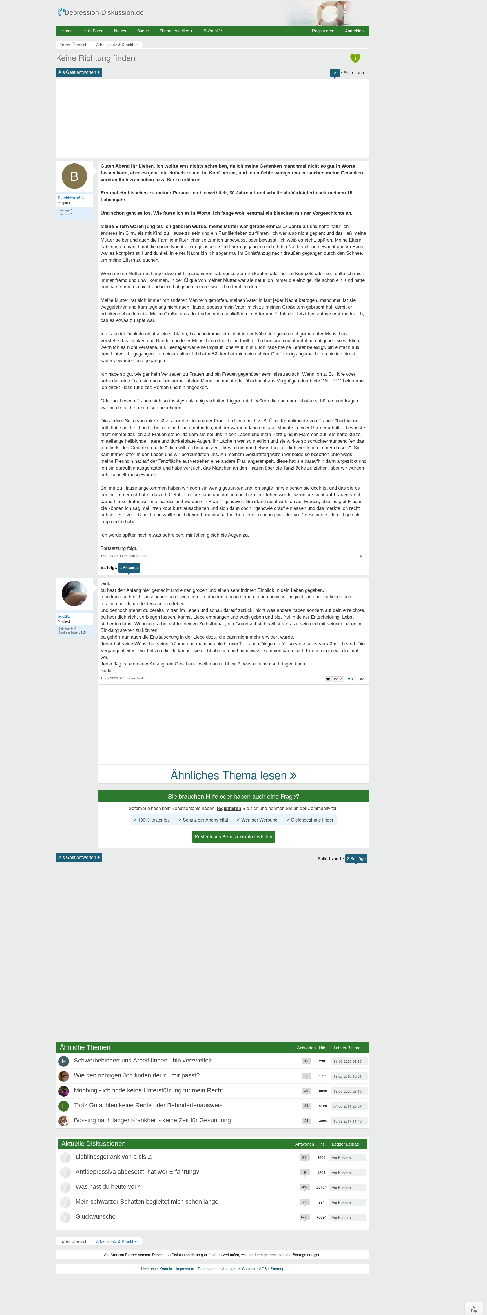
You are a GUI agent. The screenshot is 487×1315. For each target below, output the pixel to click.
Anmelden (354, 30)
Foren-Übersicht (73, 1241)
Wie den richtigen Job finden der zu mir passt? (137, 1075)
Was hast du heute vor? (108, 1186)
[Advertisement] (212, 118)
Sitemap (277, 1268)
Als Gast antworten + (79, 72)
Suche (143, 30)
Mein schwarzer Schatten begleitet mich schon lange (147, 1201)
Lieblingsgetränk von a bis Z (114, 1156)
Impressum (185, 1268)
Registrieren (323, 30)
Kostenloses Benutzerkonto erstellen (233, 836)
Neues (120, 30)
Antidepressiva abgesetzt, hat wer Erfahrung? (137, 1171)
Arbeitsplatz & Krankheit (117, 1241)
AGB (263, 1268)
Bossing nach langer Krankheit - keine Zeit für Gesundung (152, 1120)
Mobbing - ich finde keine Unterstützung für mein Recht (148, 1090)
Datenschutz (208, 1268)
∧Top (474, 1308)
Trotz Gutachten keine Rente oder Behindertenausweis (148, 1105)
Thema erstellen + (176, 30)
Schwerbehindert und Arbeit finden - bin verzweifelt (143, 1060)
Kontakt (166, 1268)
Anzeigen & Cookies (238, 1268)
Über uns (148, 1268)
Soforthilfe (212, 30)
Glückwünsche (96, 1216)
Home (67, 30)
